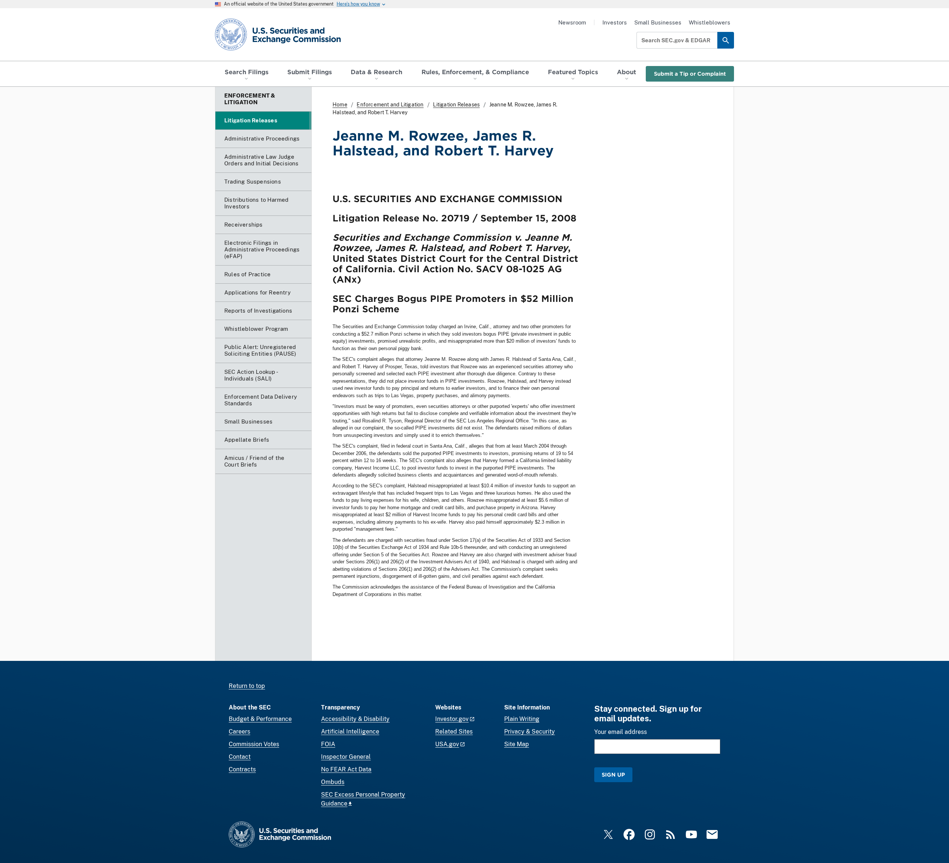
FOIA (328, 744)
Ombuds (332, 781)
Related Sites (454, 731)
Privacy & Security (529, 731)
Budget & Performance (260, 718)
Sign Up (613, 774)
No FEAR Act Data (346, 769)
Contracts (242, 769)
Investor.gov (452, 718)
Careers (239, 731)
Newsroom (572, 22)
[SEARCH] (725, 40)
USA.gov (447, 744)
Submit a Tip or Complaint (690, 73)
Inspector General (346, 756)
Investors (614, 22)
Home (340, 105)
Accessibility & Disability (355, 718)
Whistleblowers (709, 22)
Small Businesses (657, 22)
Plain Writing (521, 718)
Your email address (620, 731)
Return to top (247, 685)
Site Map (516, 744)
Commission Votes (254, 744)
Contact (240, 756)
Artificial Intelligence (350, 731)
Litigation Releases (456, 105)
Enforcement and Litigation (390, 105)
